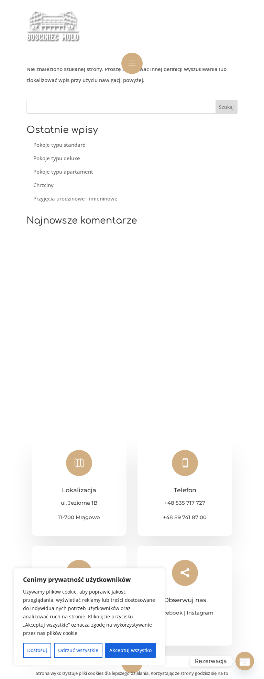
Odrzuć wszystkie (78, 650)
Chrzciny (43, 185)
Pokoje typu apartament (63, 171)
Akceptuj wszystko (130, 650)
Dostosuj (37, 650)
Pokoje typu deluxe (56, 158)
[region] (89, 616)
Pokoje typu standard (59, 144)
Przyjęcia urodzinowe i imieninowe (75, 198)
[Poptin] (244, 661)
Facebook (169, 612)
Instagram (200, 612)
